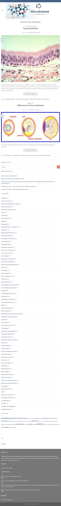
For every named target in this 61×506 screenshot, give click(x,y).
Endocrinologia (5, 273)
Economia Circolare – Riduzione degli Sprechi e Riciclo (14, 189)
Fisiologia (3, 290)
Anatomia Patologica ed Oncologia (10, 203)
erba (54, 418)
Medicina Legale (5, 310)
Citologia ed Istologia (30, 26)
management (20, 421)
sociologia (53, 424)
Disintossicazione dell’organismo (9, 264)
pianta (14, 424)
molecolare (47, 421)
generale (9, 421)
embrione (28, 155)
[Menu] (2, 10)
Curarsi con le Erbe (6, 253)
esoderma (37, 155)
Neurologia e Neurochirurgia (8, 316)
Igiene (2, 305)
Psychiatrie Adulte (6, 363)
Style (2, 392)
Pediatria (3, 342)
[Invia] (58, 166)
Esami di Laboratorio (6, 276)
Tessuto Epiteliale (30, 28)
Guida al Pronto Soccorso (7, 302)
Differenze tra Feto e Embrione (30, 105)
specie (56, 424)
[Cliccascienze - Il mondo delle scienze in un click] (30, 10)
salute (30, 424)
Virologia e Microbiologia (7, 406)
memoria (39, 421)
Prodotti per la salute (6, 357)
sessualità (45, 424)
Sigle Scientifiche (5, 389)
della (45, 418)
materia (24, 421)
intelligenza (16, 421)
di (47, 418)
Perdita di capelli (5, 345)
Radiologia (4, 366)
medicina (34, 421)
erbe (56, 418)
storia (59, 424)
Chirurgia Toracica (5, 244)
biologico (29, 418)
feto (41, 155)
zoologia (14, 427)
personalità (7, 424)
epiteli (31, 99)
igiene (12, 421)
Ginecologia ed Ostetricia (7, 299)
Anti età (3, 212)
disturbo (51, 418)
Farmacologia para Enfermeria (8, 287)
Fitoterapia (4, 296)
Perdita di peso (5, 348)
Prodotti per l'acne (6, 354)
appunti (12, 418)
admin (38, 32)
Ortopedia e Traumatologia (8, 331)
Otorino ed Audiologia (7, 334)
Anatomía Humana (6, 201)
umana (6, 427)
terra (2, 427)
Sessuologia (4, 386)
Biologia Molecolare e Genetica (9, 227)
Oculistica (3, 319)
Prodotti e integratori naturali (8, 351)
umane (10, 427)
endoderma (26, 99)
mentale (43, 421)
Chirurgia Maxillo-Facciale (8, 238)
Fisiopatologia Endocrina (7, 293)
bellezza (3, 221)
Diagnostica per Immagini (7, 258)
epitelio (34, 99)
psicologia (26, 424)
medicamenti (28, 421)
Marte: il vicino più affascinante (9, 176)
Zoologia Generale (6, 409)
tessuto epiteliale (45, 99)
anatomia (5, 418)
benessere (18, 418)
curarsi (42, 418)
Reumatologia (4, 371)
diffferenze (17, 155)
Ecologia (3, 267)
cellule (36, 418)
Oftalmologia (4, 328)
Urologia (3, 403)
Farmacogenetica (5, 282)
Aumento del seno (5, 218)
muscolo (55, 421)
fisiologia (4, 421)
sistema (49, 424)
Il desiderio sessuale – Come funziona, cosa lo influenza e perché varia (18, 186)
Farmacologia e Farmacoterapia (9, 284)
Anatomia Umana (5, 206)
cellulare (32, 418)
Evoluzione (4, 279)
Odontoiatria (4, 322)
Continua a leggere (30, 93)
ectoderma (21, 99)
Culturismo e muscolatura (7, 250)
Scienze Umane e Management (9, 380)
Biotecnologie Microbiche (7, 232)
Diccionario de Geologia (7, 261)
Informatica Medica (6, 308)
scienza (34, 424)
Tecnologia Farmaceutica (7, 397)
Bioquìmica (4, 230)
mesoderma (38, 99)
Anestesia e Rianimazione (7, 209)
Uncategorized (5, 400)
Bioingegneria (4, 224)
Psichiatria (4, 360)
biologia (25, 418)
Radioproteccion (5, 368)
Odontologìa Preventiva (7, 325)
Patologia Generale (6, 337)
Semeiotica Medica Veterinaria (9, 383)
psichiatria (20, 424)
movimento (51, 421)
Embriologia (30, 103)
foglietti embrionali (46, 155)
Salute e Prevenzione (6, 374)
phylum (11, 424)
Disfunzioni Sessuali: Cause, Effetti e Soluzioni (12, 178)
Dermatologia (4, 256)
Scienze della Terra (5, 377)
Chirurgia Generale (6, 235)
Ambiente (3, 198)
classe (39, 418)
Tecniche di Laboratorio (7, 394)
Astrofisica (4, 215)
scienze (39, 424)
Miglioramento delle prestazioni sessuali (11, 313)
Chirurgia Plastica (5, 241)
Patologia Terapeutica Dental (8, 339)
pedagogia (3, 424)
